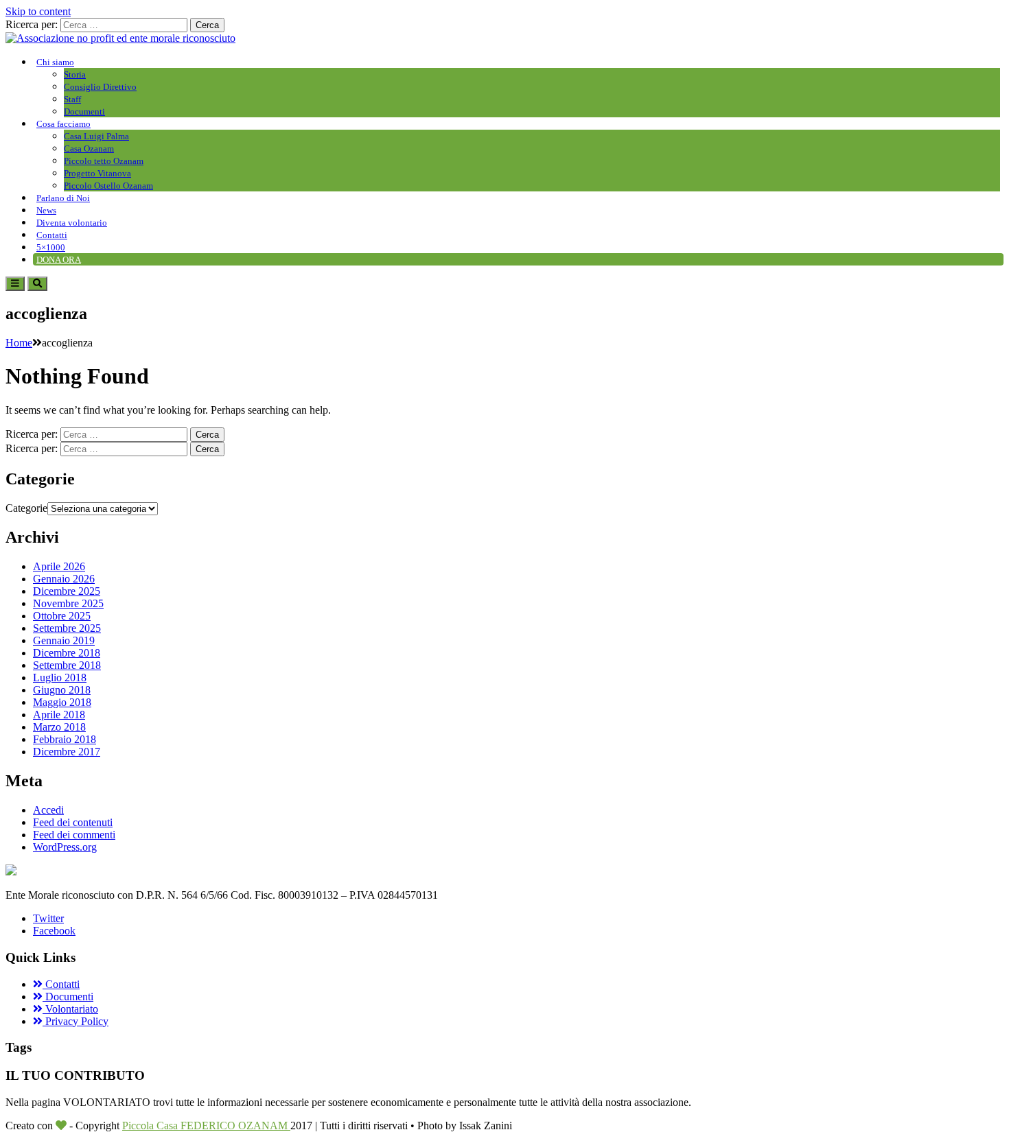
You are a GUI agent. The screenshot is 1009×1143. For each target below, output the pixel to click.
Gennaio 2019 (64, 640)
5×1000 (50, 247)
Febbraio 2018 (64, 739)
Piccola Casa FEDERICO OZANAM (206, 1125)
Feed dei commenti (74, 834)
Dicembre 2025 (66, 591)
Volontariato (70, 1009)
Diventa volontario (71, 222)
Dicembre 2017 (66, 751)
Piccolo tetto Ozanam (103, 161)
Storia (75, 74)
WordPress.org (65, 847)
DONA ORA (58, 260)
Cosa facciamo (63, 124)
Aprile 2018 (59, 714)
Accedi (48, 810)
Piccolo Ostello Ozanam (108, 185)
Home (18, 343)
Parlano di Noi (63, 198)
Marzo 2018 (59, 727)
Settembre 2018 (67, 665)
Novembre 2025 (68, 603)
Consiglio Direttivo (100, 87)
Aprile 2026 (59, 566)
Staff (72, 99)
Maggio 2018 (62, 702)
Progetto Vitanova (97, 173)
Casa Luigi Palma (96, 136)
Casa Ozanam (89, 148)
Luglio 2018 (59, 677)
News (46, 210)
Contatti (51, 235)
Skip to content (38, 11)
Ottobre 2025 (62, 616)
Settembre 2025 (67, 628)
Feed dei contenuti (73, 822)
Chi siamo (55, 62)
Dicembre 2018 (66, 653)
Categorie (26, 508)
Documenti (84, 111)
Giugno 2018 (62, 690)
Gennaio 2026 (64, 579)
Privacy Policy (75, 1021)
